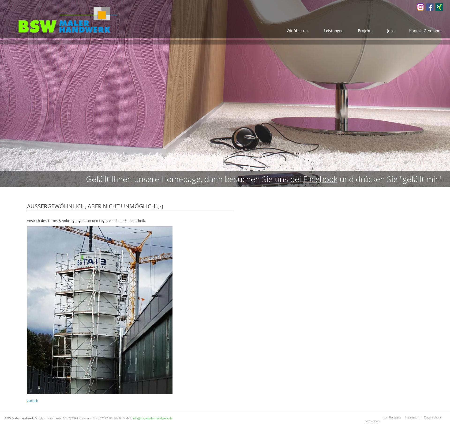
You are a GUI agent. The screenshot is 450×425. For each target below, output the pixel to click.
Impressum (412, 417)
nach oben (372, 421)
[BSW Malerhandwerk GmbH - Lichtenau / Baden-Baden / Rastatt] (420, 9)
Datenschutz (432, 417)
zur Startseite (392, 417)
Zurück (32, 401)
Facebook (320, 179)
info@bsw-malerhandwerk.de (152, 418)
